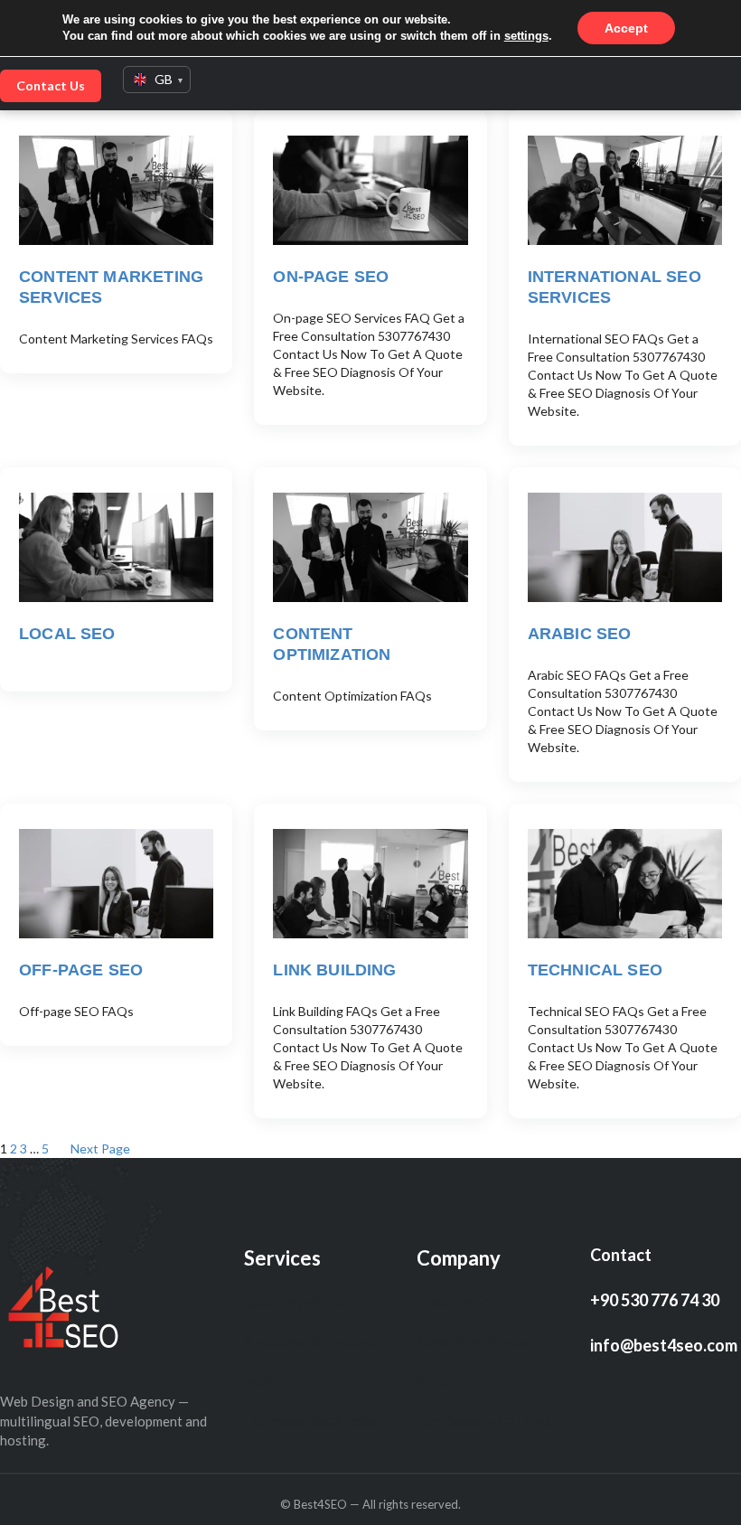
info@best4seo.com (663, 1345)
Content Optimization (331, 644)
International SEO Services (614, 287)
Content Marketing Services (111, 287)
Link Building (334, 970)
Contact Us (50, 85)
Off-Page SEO (81, 970)
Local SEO (67, 634)
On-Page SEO (331, 277)
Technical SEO (595, 970)
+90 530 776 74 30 (654, 1300)
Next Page (100, 1148)
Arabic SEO (580, 634)
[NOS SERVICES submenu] (340, 1303)
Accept (626, 28)
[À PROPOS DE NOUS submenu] (374, 1343)
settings (526, 35)
